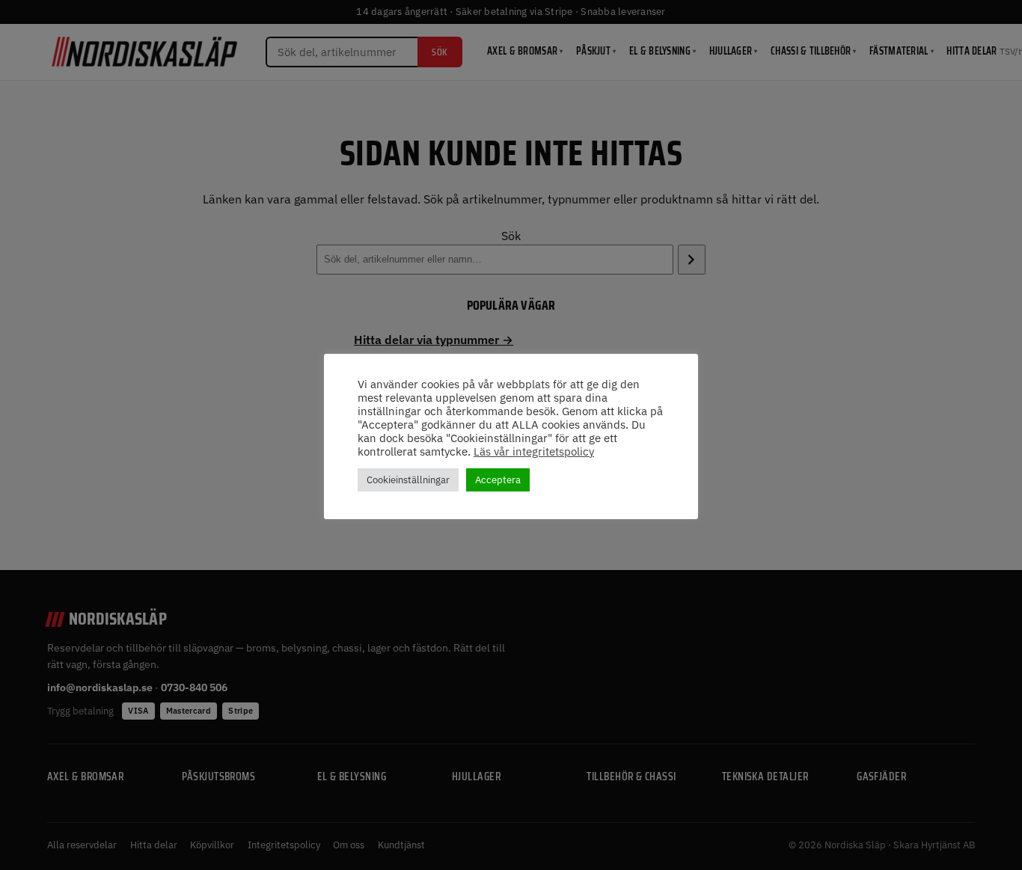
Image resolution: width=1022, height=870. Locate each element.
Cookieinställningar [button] (408, 480)
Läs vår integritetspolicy (534, 452)
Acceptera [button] (498, 480)
